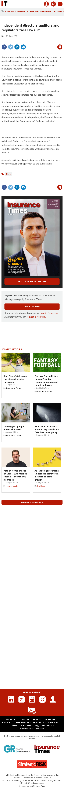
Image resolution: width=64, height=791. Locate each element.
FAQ (37, 725)
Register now (32, 306)
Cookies (13, 725)
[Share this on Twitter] (10, 47)
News (8, 174)
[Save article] (60, 47)
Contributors (21, 722)
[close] (62, 40)
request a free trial (36, 316)
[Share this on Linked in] (17, 47)
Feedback (47, 725)
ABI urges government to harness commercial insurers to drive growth (47, 475)
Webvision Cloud (38, 786)
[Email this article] (23, 47)
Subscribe (26, 725)
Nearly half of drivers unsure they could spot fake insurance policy (47, 429)
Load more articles (32, 502)
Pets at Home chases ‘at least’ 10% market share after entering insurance (15, 475)
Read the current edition (32, 281)
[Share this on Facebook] (4, 47)
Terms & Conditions (44, 719)
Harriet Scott (11, 486)
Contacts (24, 719)
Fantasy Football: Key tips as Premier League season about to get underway (46, 381)
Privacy (6, 722)
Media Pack (38, 722)
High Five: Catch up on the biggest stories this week (15, 379)
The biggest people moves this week (14, 428)
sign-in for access (49, 312)
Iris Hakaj (41, 486)
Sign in (25, 40)
